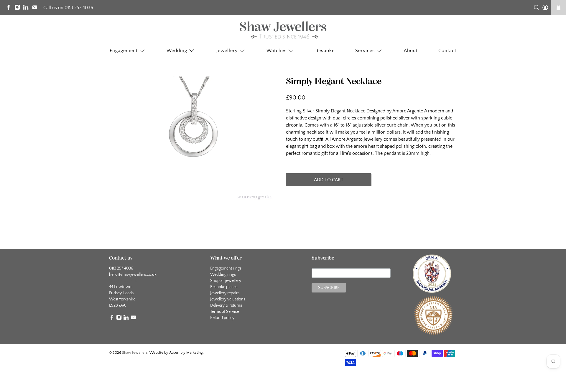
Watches (276, 50)
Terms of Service (224, 311)
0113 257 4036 (121, 268)
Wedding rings (223, 274)
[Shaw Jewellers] (283, 30)
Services (365, 50)
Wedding (177, 50)
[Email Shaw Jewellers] (36, 8)
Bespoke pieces (223, 287)
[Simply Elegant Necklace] (194, 141)
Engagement (124, 50)
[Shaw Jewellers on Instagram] (18, 8)
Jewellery (227, 50)
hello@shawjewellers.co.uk (133, 274)
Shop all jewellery (225, 280)
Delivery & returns (226, 305)
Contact (447, 50)
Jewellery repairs (224, 293)
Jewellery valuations (227, 299)
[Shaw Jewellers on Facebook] (10, 8)
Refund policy (222, 317)
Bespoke (325, 50)
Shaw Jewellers (135, 352)
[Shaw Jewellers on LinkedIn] (27, 8)
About (411, 50)
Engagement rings (225, 268)
